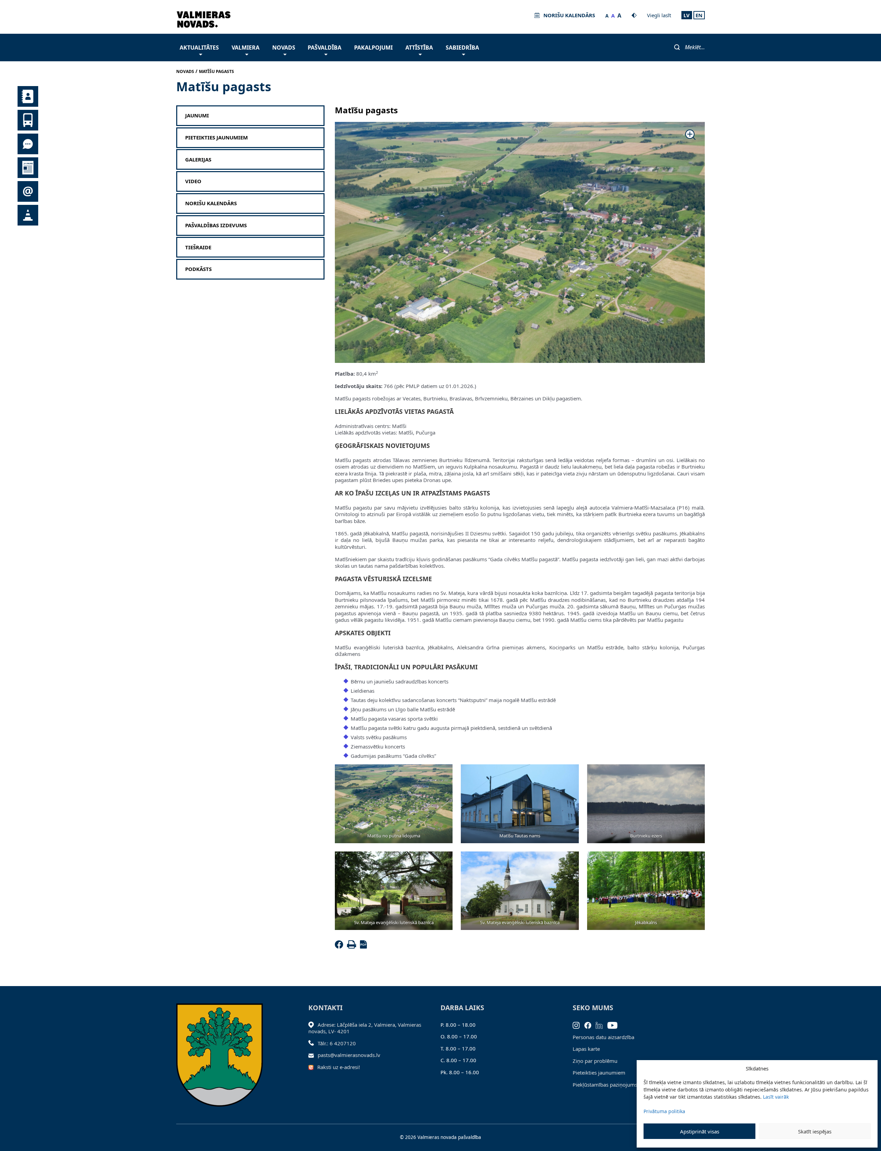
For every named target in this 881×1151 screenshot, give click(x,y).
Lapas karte (586, 1048)
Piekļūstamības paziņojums (605, 1084)
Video (193, 181)
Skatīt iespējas (814, 1131)
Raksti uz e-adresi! (338, 1067)
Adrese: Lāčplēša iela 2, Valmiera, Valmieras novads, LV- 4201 (364, 1028)
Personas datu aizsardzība (603, 1037)
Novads (283, 47)
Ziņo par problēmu (595, 1060)
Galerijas (198, 159)
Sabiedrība (462, 47)
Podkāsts (198, 269)
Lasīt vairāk (776, 1097)
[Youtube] (614, 1024)
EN (699, 15)
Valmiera (245, 47)
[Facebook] (340, 946)
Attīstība (419, 47)
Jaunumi (197, 115)
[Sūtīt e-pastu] (313, 1054)
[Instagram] (578, 1024)
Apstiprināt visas (699, 1131)
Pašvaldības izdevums (216, 225)
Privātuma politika (664, 1111)
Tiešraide (198, 247)
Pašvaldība (324, 47)
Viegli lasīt (659, 15)
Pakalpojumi (373, 47)
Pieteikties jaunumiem (216, 137)
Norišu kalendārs (211, 203)
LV (686, 15)
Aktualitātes (199, 47)
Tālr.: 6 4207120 (337, 1043)
